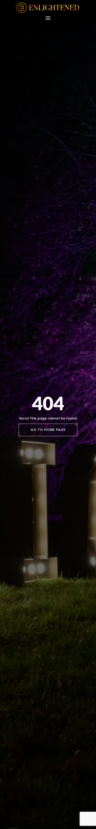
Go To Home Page (48, 429)
